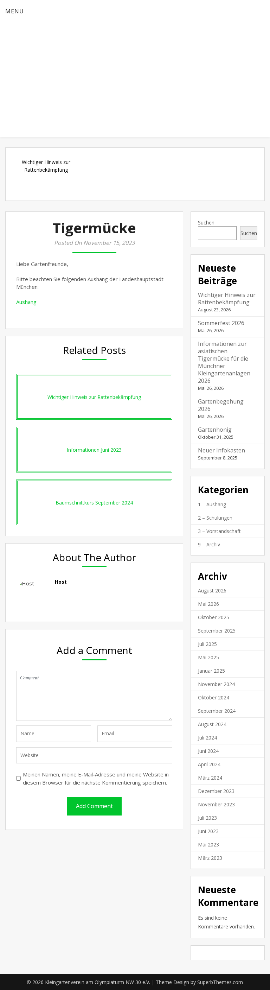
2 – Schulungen (215, 517)
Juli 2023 (207, 817)
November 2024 (216, 684)
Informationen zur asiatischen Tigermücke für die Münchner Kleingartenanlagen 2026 (224, 362)
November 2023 (216, 804)
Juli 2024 (207, 737)
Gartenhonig (215, 429)
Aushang (26, 301)
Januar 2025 (211, 670)
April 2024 (209, 764)
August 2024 (212, 724)
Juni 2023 (208, 831)
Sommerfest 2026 (221, 323)
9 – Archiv (209, 544)
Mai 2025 (208, 657)
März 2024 (210, 777)
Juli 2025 (207, 644)
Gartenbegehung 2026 (221, 405)
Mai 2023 (208, 844)
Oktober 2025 (213, 617)
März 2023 (210, 858)
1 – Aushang (212, 504)
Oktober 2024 (213, 697)
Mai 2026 (208, 604)
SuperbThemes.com (220, 982)
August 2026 (212, 590)
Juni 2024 (208, 751)
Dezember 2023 (216, 791)
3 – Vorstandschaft (219, 531)
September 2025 (217, 630)
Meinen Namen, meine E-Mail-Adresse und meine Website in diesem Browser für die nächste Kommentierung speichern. (96, 778)
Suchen (206, 222)
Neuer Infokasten (221, 450)
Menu (14, 11)
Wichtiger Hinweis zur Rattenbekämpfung (227, 298)
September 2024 (217, 710)
